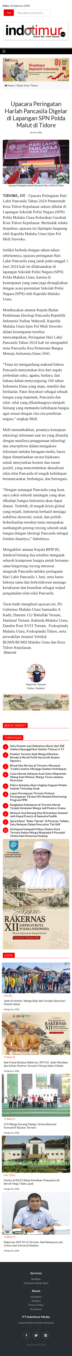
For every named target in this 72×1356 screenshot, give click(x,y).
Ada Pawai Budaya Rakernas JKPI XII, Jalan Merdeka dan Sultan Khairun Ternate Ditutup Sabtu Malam (36, 1064)
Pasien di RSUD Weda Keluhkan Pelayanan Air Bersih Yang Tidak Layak (32, 1182)
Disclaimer (36, 1309)
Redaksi (36, 1300)
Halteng (10, 1175)
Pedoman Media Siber (36, 1283)
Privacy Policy (36, 1304)
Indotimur (36, 1296)
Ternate (10, 1057)
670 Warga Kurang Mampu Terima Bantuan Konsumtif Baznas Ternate (30, 1125)
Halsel (8, 995)
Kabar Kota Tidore (27, 85)
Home (10, 85)
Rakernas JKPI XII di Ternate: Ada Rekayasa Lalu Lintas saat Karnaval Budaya (33, 1243)
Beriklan (36, 1278)
